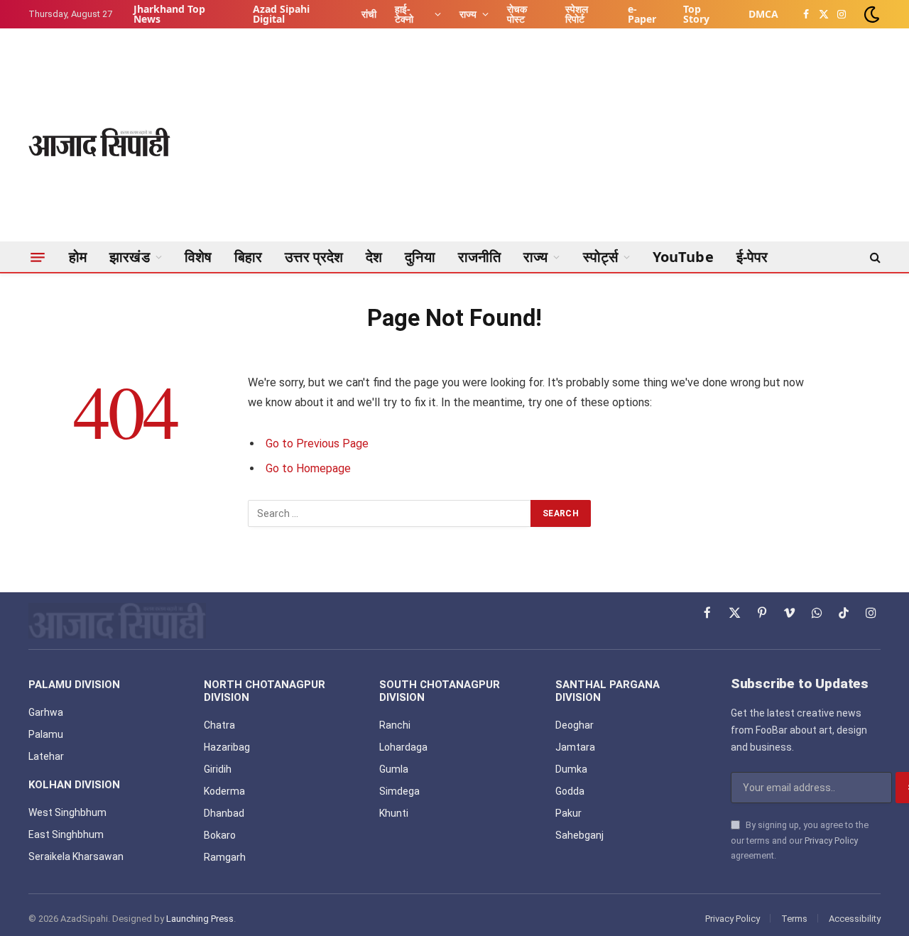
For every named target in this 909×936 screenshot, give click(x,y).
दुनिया (420, 256)
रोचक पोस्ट (517, 14)
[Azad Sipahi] (99, 142)
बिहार (248, 256)
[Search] (874, 257)
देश (374, 256)
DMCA (763, 14)
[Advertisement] (622, 142)
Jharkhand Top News (169, 14)
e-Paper (642, 14)
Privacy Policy (831, 840)
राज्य (468, 14)
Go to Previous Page (317, 443)
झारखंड (129, 256)
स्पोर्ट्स (600, 256)
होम (78, 256)
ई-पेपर (752, 256)
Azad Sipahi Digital (281, 14)
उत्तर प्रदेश (314, 256)
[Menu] (38, 257)
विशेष (198, 256)
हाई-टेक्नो (404, 14)
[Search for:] (390, 513)
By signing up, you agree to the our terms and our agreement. (800, 840)
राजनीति (479, 256)
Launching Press (200, 918)
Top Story (696, 14)
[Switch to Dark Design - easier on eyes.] (870, 14)
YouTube (683, 256)
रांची (368, 14)
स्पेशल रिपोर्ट (576, 14)
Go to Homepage (308, 468)
